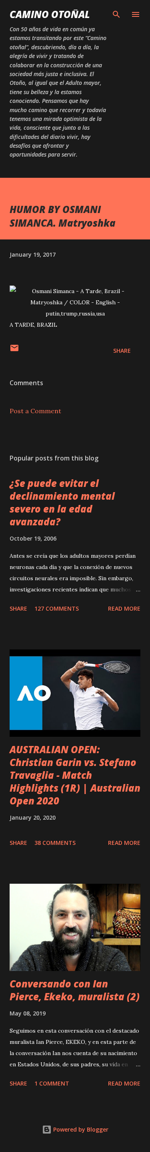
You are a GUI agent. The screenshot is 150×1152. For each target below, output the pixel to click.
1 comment (51, 1083)
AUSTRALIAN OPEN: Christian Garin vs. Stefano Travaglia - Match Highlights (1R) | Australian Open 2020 (75, 775)
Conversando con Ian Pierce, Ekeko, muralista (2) (75, 990)
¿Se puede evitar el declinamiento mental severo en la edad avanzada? (62, 502)
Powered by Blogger (80, 1129)
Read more (124, 608)
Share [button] (122, 350)
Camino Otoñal (50, 14)
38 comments (55, 842)
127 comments (56, 608)
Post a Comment (35, 411)
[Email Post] (14, 350)
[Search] (116, 14)
